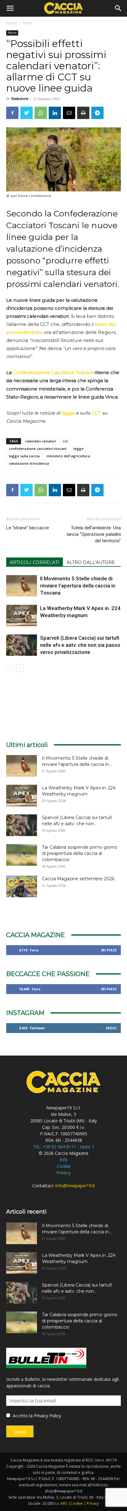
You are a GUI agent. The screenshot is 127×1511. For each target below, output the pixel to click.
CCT (96, 413)
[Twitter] (26, 113)
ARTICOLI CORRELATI (34, 562)
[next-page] (20, 668)
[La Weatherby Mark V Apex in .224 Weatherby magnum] (21, 615)
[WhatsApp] (41, 113)
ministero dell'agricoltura (68, 456)
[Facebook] (12, 113)
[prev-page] (10, 668)
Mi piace (109, 950)
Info (63, 1160)
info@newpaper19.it (75, 1186)
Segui (111, 1028)
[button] (10, 8)
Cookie (64, 1166)
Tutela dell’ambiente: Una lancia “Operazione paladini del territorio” (94, 534)
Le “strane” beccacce (27, 528)
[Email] (69, 113)
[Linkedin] (55, 113)
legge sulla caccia (24, 456)
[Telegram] (97, 113)
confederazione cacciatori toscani (38, 448)
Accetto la (22, 1416)
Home (11, 23)
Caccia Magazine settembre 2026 (78, 878)
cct (65, 441)
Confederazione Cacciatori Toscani (53, 372)
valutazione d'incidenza (29, 463)
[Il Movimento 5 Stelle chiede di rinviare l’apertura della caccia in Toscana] (21, 585)
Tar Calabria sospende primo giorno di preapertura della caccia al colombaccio (79, 853)
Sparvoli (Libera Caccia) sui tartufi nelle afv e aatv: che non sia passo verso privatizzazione (80, 645)
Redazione (19, 98)
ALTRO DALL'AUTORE (91, 562)
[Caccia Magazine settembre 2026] (21, 886)
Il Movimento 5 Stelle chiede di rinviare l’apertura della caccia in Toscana (77, 585)
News (27, 23)
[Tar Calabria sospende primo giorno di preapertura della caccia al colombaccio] (21, 855)
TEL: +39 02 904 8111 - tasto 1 (63, 1147)
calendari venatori (40, 441)
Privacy (63, 1173)
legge (78, 448)
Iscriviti (20, 1432)
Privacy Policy (47, 1416)
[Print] (83, 113)
